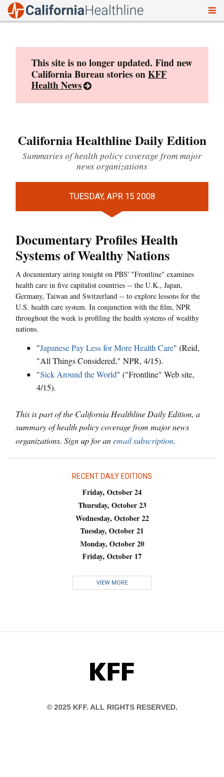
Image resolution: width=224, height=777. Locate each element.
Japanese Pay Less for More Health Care (106, 347)
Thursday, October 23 (112, 505)
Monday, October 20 (112, 543)
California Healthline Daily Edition (112, 140)
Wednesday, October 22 (112, 518)
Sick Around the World (78, 374)
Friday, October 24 (112, 492)
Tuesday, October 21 (112, 530)
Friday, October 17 (112, 556)
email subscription (143, 440)
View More (112, 582)
